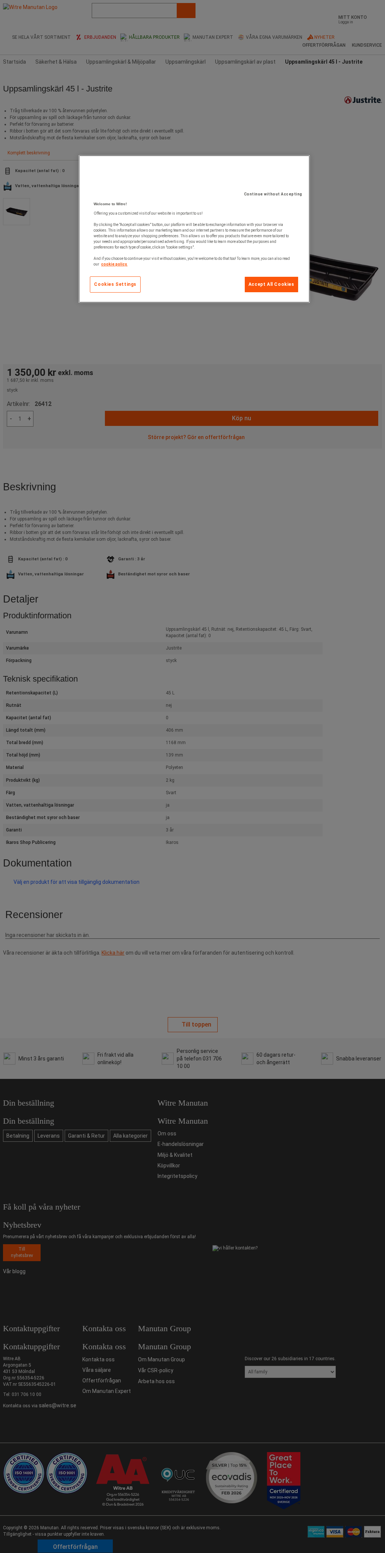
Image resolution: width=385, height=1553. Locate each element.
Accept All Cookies (271, 284)
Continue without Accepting (273, 194)
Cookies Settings (115, 284)
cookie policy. (114, 264)
